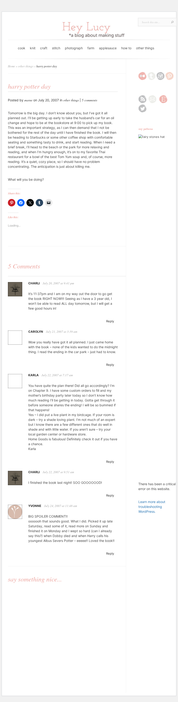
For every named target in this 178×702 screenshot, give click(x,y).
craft (43, 48)
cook (21, 48)
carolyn (35, 331)
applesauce (108, 48)
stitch (56, 48)
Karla (33, 375)
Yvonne (34, 506)
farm (90, 48)
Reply (110, 321)
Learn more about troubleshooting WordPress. (151, 506)
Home (11, 66)
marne (28, 100)
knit (32, 48)
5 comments (89, 100)
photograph (74, 48)
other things (145, 48)
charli (34, 283)
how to (126, 48)
